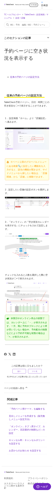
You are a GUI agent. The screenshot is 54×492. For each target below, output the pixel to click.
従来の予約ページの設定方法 (24, 77)
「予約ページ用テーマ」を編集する (27, 409)
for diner (33, 5)
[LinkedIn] (14, 354)
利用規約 (8, 478)
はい (19, 371)
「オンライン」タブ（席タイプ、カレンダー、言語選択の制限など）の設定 (27, 429)
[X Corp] (9, 354)
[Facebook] (5, 354)
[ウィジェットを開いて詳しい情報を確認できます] (42, 487)
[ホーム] (16, 4)
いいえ (35, 371)
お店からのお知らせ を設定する (25, 450)
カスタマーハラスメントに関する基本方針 (14, 485)
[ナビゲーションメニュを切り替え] (42, 2)
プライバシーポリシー (38, 479)
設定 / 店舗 (20, 18)
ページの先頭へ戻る (14, 388)
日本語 (44, 5)
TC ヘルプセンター (12, 14)
